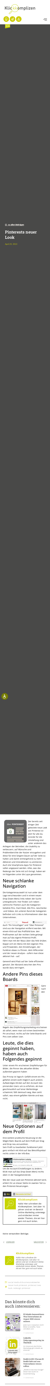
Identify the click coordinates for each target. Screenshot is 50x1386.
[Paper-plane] (12, 19)
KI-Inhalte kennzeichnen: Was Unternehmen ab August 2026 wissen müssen (33, 1318)
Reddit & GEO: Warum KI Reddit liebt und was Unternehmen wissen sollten (33, 1362)
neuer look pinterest (17, 1285)
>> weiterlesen (28, 1333)
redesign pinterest (21, 1288)
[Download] (19, 19)
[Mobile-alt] (6, 19)
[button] (45, 19)
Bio (8, 1194)
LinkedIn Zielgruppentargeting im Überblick (33, 1340)
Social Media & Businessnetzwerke (24, 1282)
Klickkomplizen (28, 1199)
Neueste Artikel (23, 1194)
